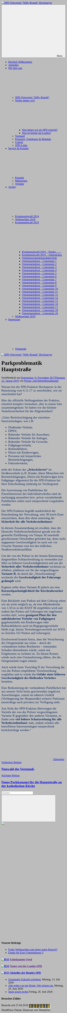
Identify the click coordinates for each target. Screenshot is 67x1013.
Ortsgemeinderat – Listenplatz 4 (39, 270)
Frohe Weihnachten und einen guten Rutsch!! (32, 949)
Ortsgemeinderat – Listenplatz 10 (40, 288)
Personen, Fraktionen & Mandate (33, 139)
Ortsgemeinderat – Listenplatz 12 (40, 294)
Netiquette (20, 348)
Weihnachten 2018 (25, 219)
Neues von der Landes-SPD (26, 966)
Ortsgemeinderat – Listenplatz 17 (40, 307)
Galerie (19, 142)
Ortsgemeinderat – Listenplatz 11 (40, 291)
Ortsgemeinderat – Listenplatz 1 (39, 261)
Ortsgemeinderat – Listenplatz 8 (39, 282)
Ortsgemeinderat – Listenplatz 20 (40, 313)
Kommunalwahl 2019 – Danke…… (41, 251)
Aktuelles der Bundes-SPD (25, 972)
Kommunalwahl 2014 (27, 216)
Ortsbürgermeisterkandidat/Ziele (39, 258)
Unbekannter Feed (21, 959)
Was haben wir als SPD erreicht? (40, 129)
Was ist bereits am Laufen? (36, 133)
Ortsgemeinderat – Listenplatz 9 (39, 285)
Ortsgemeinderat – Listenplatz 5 (39, 273)
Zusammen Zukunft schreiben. (24, 979)
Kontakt (19, 177)
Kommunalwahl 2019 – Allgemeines (42, 254)
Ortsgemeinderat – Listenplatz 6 (39, 276)
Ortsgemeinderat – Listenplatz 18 (40, 310)
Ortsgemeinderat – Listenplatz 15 (40, 301)
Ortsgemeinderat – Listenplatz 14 (40, 298)
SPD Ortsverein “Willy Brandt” (32, 97)
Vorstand (20, 136)
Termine (19, 183)
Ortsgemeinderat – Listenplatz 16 (40, 304)
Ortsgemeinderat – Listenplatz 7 (39, 279)
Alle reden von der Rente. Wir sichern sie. (31, 985)
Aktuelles (13, 65)
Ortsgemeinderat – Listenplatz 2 (39, 264)
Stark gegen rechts (18, 991)
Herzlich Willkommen (20, 61)
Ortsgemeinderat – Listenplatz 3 (39, 267)
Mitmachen (21, 180)
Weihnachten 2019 (25, 316)
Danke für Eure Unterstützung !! (25, 952)
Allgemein (58, 759)
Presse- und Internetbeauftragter (41, 380)
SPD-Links (21, 145)
